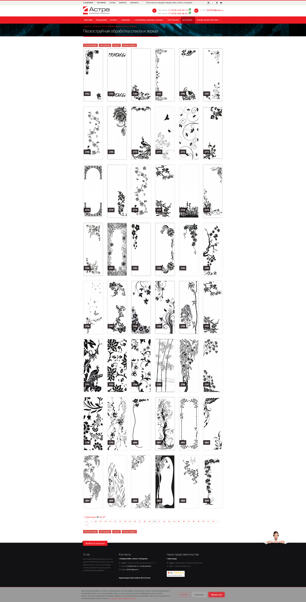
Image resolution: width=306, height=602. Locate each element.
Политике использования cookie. (122, 598)
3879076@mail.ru (215, 10)
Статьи (112, 3)
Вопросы (123, 3)
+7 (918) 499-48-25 (178, 13)
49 (198, 521)
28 (96, 521)
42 (164, 521)
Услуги (113, 20)
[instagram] (208, 3)
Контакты (134, 3)
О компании (88, 3)
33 (120, 521)
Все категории (90, 45)
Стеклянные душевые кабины (148, 20)
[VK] (221, 3)
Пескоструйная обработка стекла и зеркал (119, 26)
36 (135, 521)
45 (179, 521)
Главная (86, 26)
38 (145, 521)
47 (189, 521)
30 (105, 521)
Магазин (88, 20)
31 (110, 521)
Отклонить (199, 594)
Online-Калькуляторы (207, 20)
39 (149, 521)
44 (174, 521)
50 (203, 521)
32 (115, 521)
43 (169, 521)
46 (184, 521)
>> (87, 525)
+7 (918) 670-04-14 (178, 10)
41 (159, 521)
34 (125, 521)
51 (208, 521)
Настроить (184, 594)
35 (130, 521)
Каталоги (187, 20)
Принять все (216, 594)
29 (100, 521)
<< (87, 521)
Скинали (125, 20)
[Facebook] (212, 3)
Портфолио (173, 20)
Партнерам (101, 3)
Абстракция (105, 45)
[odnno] (217, 3)
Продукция (101, 20)
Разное (116, 45)
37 (140, 521)
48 (194, 521)
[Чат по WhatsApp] (189, 10)
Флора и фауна (129, 45)
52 (213, 521)
